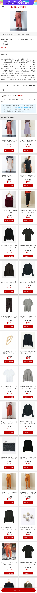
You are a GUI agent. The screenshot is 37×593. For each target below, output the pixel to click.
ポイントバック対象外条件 (22, 107)
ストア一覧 (7, 34)
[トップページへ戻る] (18, 7)
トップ (2, 34)
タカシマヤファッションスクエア (17, 34)
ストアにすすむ (18, 590)
